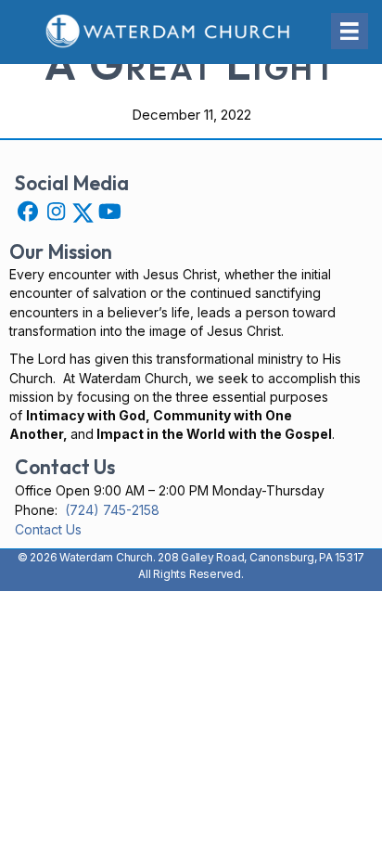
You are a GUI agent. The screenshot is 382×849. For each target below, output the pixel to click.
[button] (28, 211)
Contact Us (48, 529)
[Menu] (349, 31)
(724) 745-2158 (112, 510)
